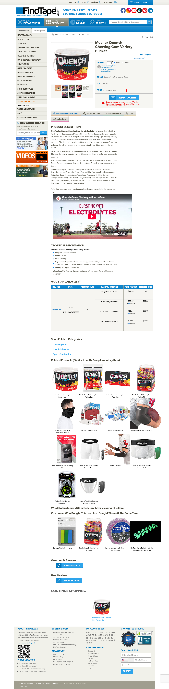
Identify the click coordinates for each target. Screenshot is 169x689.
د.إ (109, 633)
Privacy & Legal (93, 656)
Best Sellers (23, 39)
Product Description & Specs (66, 114)
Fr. (96, 635)
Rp (87, 638)
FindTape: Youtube (134, 10)
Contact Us (92, 651)
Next (151, 37)
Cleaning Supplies (26, 56)
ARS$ (113, 633)
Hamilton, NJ (23, 664)
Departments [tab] (24, 31)
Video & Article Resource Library (64, 645)
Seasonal (22, 44)
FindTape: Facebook (123, 10)
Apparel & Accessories (28, 48)
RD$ (113, 635)
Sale (19, 113)
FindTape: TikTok (139, 10)
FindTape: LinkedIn (150, 10)
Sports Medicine (23, 105)
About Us (91, 666)
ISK (96, 638)
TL (87, 643)
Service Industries (26, 93)
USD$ (88, 633)
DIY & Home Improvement (29, 60)
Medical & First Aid (26, 77)
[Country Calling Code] (124, 660)
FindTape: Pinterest (144, 10)
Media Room (92, 663)
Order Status (57, 659)
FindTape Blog (93, 661)
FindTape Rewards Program (63, 662)
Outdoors (22, 85)
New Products (24, 35)
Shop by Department (60, 640)
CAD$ (94, 633)
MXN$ (102, 633)
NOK (88, 640)
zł (101, 640)
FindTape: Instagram (128, 10)
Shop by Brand (58, 642)
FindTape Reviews (59, 647)
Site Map (91, 658)
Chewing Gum (60, 344)
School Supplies (25, 89)
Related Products (114, 114)
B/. (98, 640)
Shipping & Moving (26, 97)
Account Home (58, 654)
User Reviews (60, 119)
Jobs (89, 668)
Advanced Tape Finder (61, 635)
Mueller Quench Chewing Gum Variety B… (101, 619)
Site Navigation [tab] (39, 31)
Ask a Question (139, 58)
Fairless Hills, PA (25, 671)
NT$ (90, 643)
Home (56, 35)
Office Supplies (24, 81)
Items (118, 62)
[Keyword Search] (43, 133)
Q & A (130, 114)
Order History (58, 657)
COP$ (105, 635)
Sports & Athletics (68, 35)
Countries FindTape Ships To (63, 632)
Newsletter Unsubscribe (61, 664)
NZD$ (93, 640)
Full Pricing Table (93, 114)
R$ (93, 635)
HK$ (99, 638)
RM (112, 638)
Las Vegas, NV (24, 669)
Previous (145, 37)
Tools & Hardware (26, 109)
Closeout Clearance (27, 117)
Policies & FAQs (93, 654)
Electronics (23, 64)
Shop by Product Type (61, 637)
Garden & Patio (24, 68)
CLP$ (100, 635)
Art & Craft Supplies (27, 52)
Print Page (144, 55)
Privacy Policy (81, 684)
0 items (140, 2)
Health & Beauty (61, 349)
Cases (126, 62)
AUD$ (88, 635)
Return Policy (69, 684)
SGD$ (110, 640)
